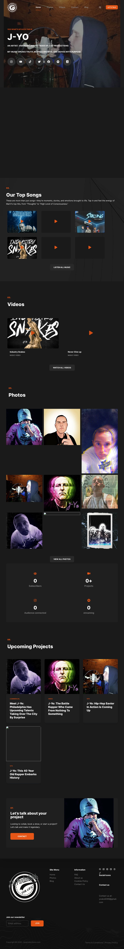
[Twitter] (39, 62)
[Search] (100, 7)
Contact (74, 7)
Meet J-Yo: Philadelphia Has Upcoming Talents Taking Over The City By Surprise (23, 710)
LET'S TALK (112, 7)
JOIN (37, 923)
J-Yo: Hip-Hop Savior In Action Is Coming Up (100, 707)
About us (78, 878)
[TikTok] (100, 873)
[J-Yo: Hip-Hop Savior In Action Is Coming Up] (100, 676)
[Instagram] (11, 62)
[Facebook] (49, 62)
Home (38, 7)
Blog (86, 7)
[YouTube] (111, 869)
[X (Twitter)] (104, 869)
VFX (88, 699)
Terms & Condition (93, 942)
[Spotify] (58, 62)
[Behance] (114, 869)
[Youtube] (21, 62)
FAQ (76, 874)
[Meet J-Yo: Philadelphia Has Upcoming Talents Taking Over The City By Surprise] (23, 676)
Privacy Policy (111, 942)
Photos (50, 7)
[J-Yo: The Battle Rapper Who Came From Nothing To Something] (62, 676)
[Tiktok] (30, 62)
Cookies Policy (81, 881)
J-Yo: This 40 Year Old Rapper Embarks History (23, 774)
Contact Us (79, 884)
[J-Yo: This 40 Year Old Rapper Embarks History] (23, 743)
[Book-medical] (67, 62)
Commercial (15, 699)
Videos (62, 7)
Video (50, 699)
